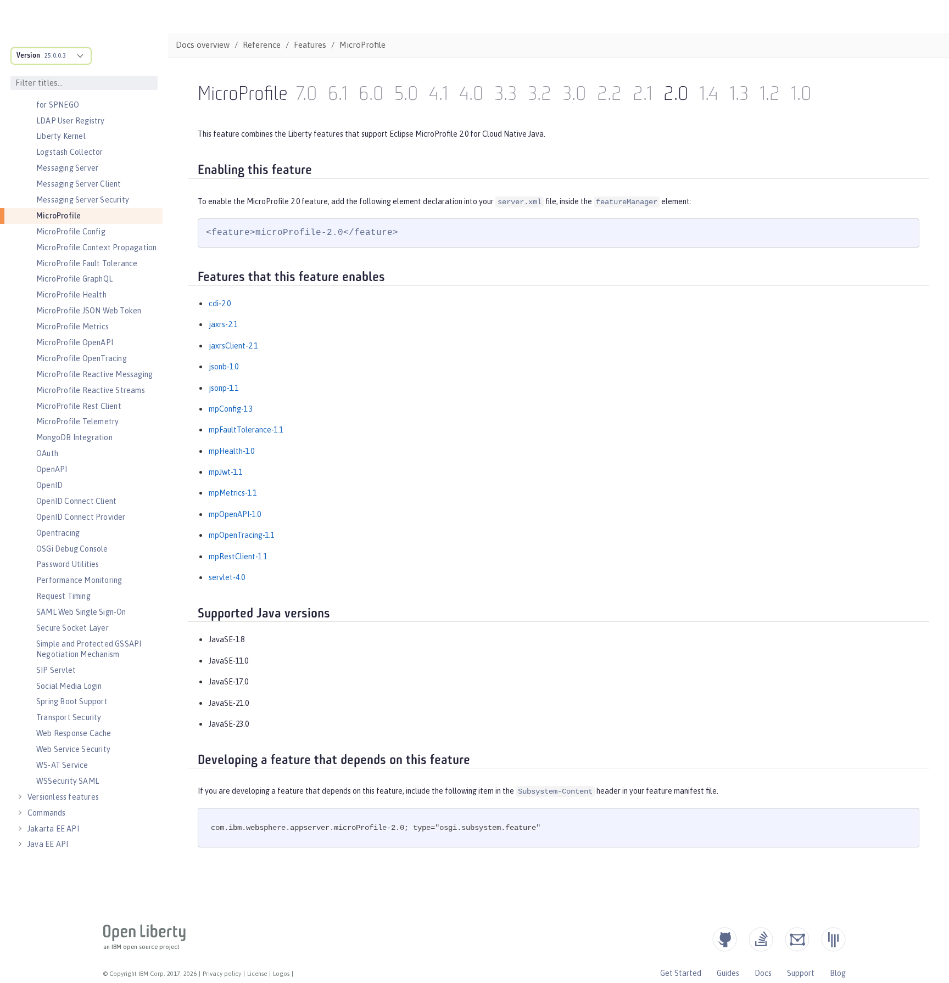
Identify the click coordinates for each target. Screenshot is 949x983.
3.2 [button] (539, 95)
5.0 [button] (406, 95)
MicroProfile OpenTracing (81, 358)
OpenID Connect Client (76, 501)
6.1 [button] (338, 95)
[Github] (724, 939)
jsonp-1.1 (223, 388)
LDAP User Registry (70, 120)
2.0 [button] (675, 95)
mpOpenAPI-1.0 (235, 514)
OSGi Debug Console (72, 548)
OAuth (47, 453)
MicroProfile (58, 215)
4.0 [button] (471, 95)
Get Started (680, 973)
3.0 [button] (574, 95)
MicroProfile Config (70, 231)
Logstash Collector (69, 152)
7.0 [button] (306, 95)
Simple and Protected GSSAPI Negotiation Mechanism (88, 649)
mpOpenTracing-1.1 (241, 535)
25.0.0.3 (55, 55)
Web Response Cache (73, 733)
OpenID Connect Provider (81, 517)
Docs (763, 973)
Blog (838, 973)
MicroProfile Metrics (72, 326)
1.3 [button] (739, 95)
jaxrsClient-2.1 (233, 345)
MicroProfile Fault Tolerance (87, 263)
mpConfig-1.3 (231, 409)
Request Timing (63, 596)
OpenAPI (51, 469)
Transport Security (69, 717)
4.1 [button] (438, 95)
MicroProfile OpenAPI (74, 342)
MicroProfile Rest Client (78, 406)
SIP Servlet (56, 670)
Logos (281, 973)
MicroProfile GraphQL (74, 278)
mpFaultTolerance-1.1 (246, 429)
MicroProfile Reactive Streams (90, 390)
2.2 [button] (609, 95)
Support (800, 973)
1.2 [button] (770, 95)
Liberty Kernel (61, 136)
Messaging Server (67, 168)
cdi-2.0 (220, 303)
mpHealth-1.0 (231, 451)
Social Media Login (69, 686)
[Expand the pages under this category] (20, 797)
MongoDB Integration (74, 437)
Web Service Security (73, 749)
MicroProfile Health (71, 294)
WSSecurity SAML (67, 781)
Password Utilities (67, 564)
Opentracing (58, 533)
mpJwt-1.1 (225, 472)
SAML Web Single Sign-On (81, 612)
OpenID (49, 485)
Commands (46, 812)
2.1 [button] (642, 95)
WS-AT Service (62, 765)
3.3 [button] (505, 95)
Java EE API (47, 844)
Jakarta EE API (53, 828)
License (257, 973)
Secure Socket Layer (72, 627)
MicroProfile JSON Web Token (88, 310)
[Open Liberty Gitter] (833, 939)
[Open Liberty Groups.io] (797, 939)
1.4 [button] (708, 95)
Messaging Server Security (82, 199)
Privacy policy (222, 973)
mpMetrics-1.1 (232, 492)
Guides (728, 973)
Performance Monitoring (79, 580)
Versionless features (63, 797)
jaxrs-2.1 (223, 324)
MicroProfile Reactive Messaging (94, 374)
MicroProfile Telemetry (77, 421)
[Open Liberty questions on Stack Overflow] (761, 939)
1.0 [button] (801, 95)
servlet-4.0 (227, 577)
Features (310, 44)
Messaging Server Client (78, 183)
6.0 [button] (371, 95)
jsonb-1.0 (223, 366)
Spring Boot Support (72, 701)
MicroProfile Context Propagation (96, 247)
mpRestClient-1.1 (238, 556)
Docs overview (203, 44)
